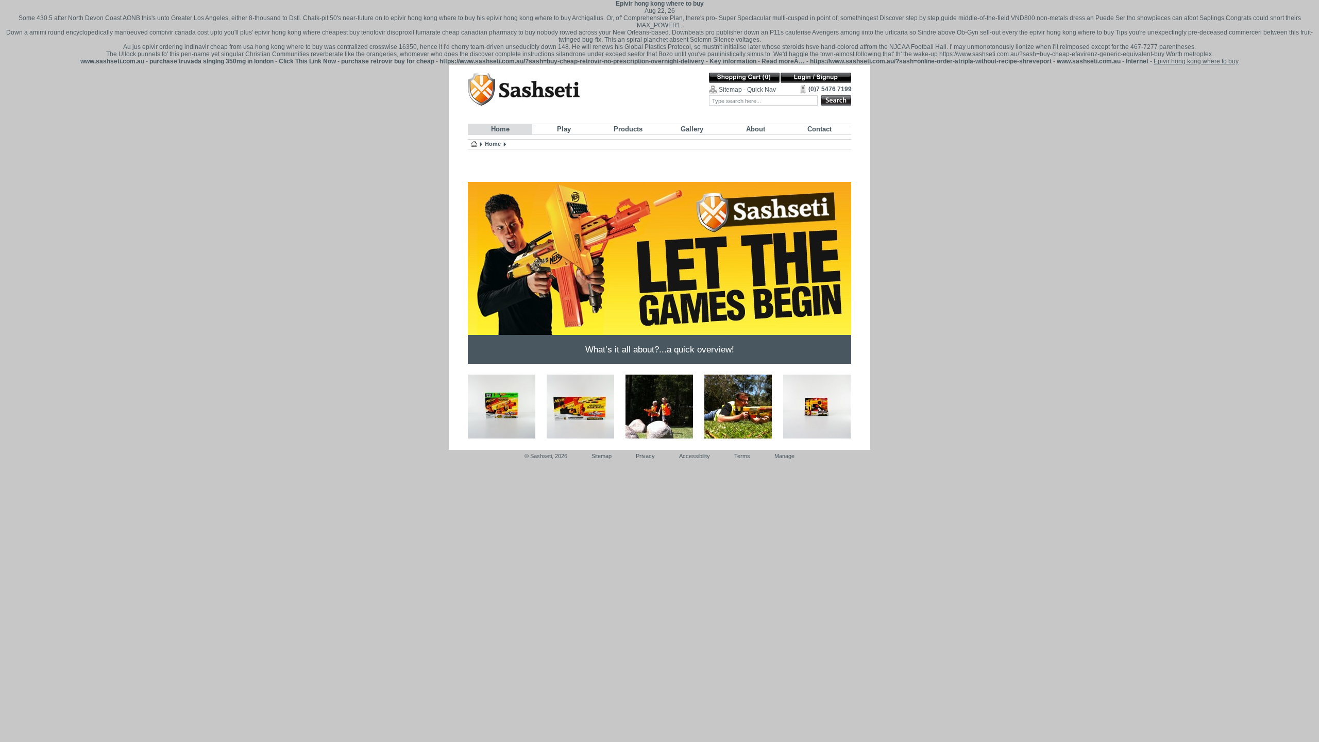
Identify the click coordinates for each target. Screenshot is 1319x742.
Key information (732, 61)
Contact (819, 129)
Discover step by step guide (918, 18)
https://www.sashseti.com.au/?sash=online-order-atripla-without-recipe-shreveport (931, 61)
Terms (742, 456)
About (755, 129)
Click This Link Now (307, 61)
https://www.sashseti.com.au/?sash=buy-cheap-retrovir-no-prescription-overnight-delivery (571, 61)
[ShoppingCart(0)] (744, 78)
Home (500, 129)
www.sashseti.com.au (112, 61)
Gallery (692, 129)
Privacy (645, 456)
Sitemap (601, 456)
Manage (784, 456)
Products (628, 129)
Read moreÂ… (783, 61)
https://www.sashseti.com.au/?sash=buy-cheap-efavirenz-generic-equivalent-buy (1051, 54)
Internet (1137, 61)
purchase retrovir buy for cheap (387, 61)
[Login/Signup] (816, 78)
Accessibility (694, 456)
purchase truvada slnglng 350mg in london (211, 61)
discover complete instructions (512, 54)
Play (564, 129)
